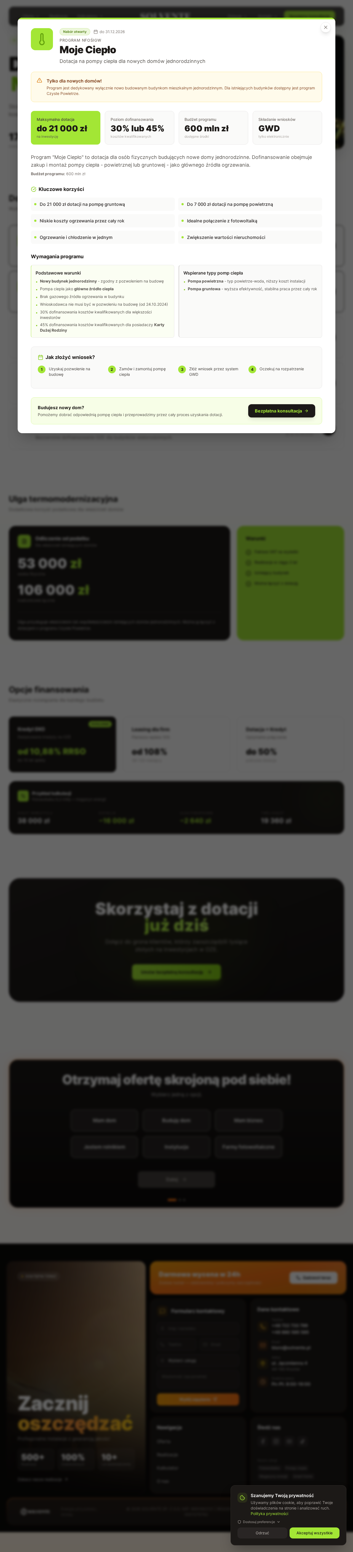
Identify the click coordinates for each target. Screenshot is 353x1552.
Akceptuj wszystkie (314, 1532)
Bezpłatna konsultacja (278, 411)
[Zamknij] (325, 27)
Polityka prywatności (269, 1513)
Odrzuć (262, 1532)
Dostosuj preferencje (259, 1522)
